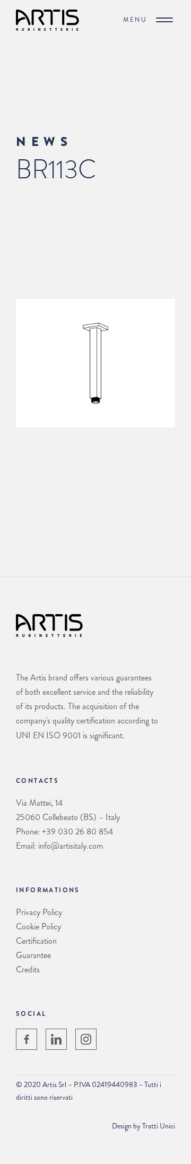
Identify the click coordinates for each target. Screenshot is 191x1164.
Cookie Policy (38, 926)
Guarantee (33, 955)
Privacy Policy (39, 912)
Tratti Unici (158, 1125)
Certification (36, 941)
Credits (28, 969)
